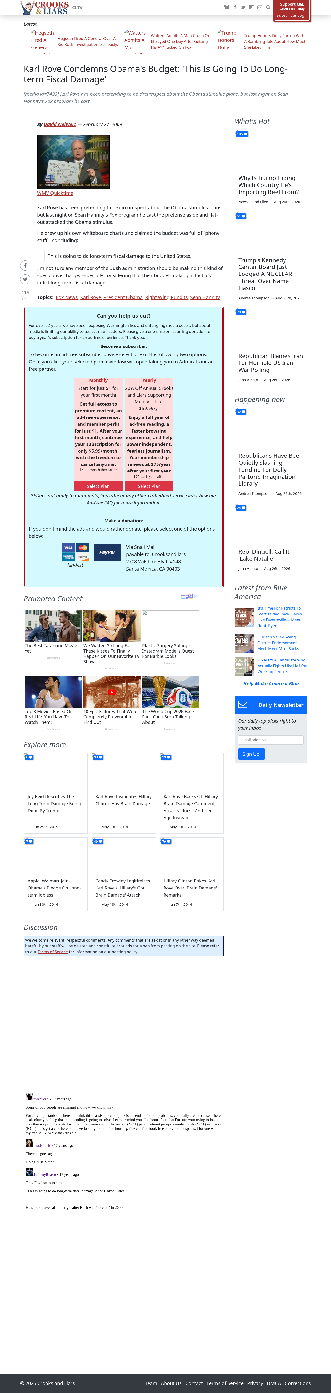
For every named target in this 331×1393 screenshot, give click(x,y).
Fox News (67, 297)
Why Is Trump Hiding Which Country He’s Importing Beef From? (268, 185)
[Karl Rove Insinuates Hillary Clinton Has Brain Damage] (123, 771)
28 (239, 312)
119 (25, 292)
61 (239, 216)
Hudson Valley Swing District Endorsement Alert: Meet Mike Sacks (278, 642)
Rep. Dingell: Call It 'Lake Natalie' (264, 554)
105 (240, 134)
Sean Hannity (205, 297)
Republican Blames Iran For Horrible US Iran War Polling (270, 363)
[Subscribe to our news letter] (260, 7)
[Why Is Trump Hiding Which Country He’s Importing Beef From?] (271, 150)
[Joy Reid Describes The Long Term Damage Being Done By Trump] (55, 771)
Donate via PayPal (107, 552)
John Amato (248, 379)
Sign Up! (251, 754)
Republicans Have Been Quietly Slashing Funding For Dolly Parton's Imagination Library (270, 469)
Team (151, 1383)
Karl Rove (90, 297)
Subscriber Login (292, 15)
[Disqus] (124, 1151)
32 (239, 411)
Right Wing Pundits (166, 297)
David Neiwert (60, 124)
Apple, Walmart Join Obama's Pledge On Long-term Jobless (54, 888)
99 (96, 757)
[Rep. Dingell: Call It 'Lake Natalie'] (271, 524)
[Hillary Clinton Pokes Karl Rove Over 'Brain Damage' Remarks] (191, 856)
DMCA (274, 1383)
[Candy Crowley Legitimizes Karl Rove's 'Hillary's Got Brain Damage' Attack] (123, 856)
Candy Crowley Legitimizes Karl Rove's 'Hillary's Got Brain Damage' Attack (122, 888)
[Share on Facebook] (25, 265)
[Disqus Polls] (124, 1022)
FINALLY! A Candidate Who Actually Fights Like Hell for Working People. (282, 665)
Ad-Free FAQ (100, 502)
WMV (43, 193)
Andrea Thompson (253, 297)
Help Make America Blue (271, 683)
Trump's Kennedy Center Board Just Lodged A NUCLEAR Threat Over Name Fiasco (265, 274)
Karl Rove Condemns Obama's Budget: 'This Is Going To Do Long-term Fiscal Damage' (156, 74)
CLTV (77, 7)
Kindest (75, 564)
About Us (171, 1383)
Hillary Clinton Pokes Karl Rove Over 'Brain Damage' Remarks (190, 888)
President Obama (123, 297)
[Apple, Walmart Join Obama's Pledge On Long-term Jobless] (55, 856)
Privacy (255, 1383)
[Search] (268, 7)
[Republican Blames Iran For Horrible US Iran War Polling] (271, 328)
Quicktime (61, 193)
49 (96, 841)
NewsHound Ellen (253, 201)
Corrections (298, 1383)
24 (239, 507)
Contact (194, 1383)
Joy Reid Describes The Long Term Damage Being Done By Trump (54, 803)
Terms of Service (53, 951)
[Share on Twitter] (25, 279)
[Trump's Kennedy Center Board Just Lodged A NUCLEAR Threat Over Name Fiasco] (271, 232)
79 (164, 841)
